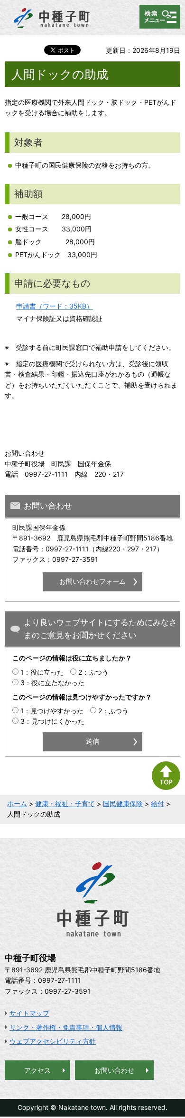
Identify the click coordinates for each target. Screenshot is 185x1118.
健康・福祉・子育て (65, 803)
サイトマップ (29, 1013)
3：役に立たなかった (52, 683)
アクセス (37, 1070)
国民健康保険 (123, 803)
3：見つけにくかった (52, 721)
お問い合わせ (114, 1070)
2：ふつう (93, 672)
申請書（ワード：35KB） (54, 306)
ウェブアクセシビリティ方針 (52, 1041)
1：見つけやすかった (51, 711)
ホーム (17, 803)
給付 (157, 803)
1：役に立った (42, 672)
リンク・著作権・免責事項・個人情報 (65, 1027)
